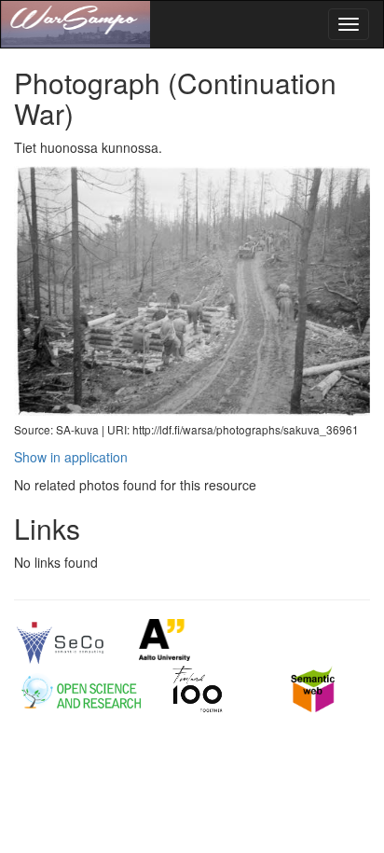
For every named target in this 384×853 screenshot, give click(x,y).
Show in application (71, 456)
